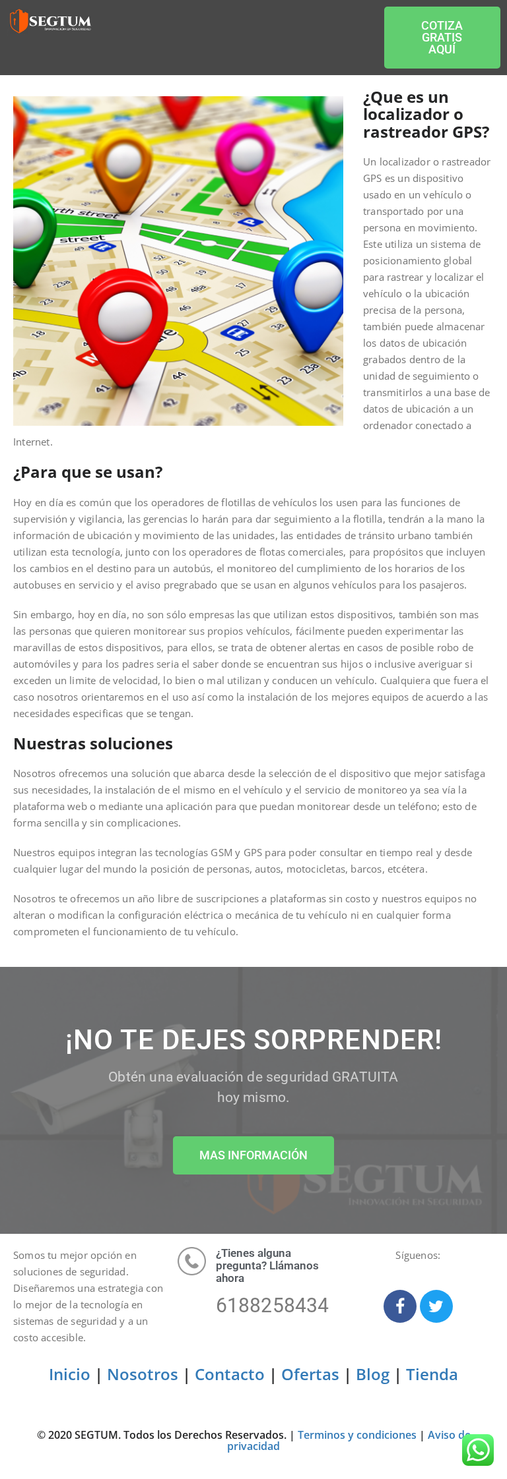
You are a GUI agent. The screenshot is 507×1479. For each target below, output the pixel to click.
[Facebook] (400, 1306)
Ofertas (310, 1374)
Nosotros (142, 1374)
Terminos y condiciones (357, 1435)
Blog (372, 1374)
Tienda (432, 1374)
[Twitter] (436, 1306)
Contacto (230, 1374)
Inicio (69, 1374)
